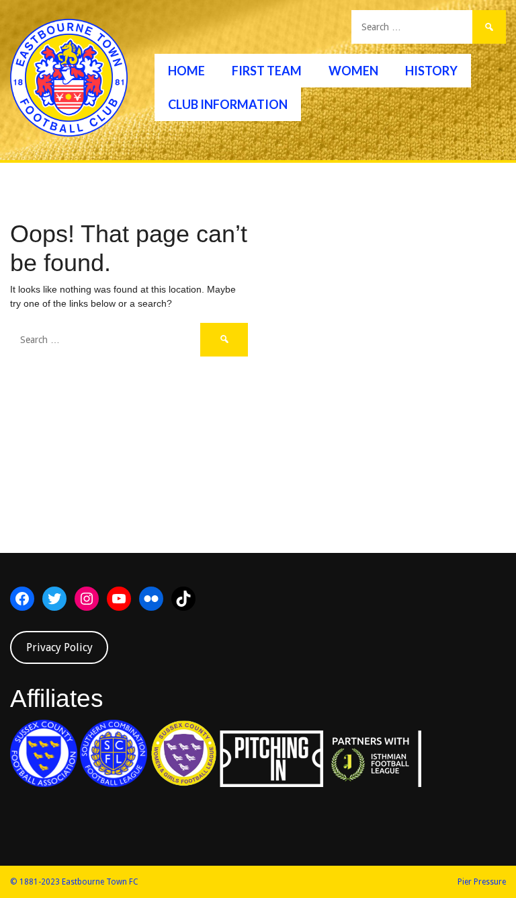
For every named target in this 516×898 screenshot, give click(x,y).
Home (186, 70)
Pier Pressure (482, 882)
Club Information (228, 104)
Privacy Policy (59, 647)
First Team (267, 70)
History (431, 70)
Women (353, 70)
